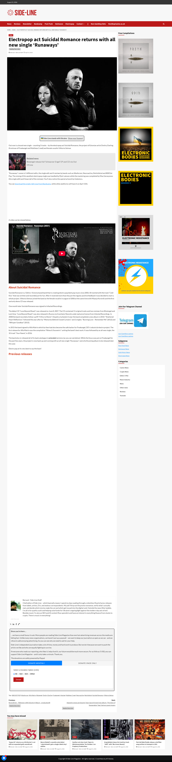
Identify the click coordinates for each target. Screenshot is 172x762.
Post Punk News (123, 345)
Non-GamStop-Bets (98, 24)
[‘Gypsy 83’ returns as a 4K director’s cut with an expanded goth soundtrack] (22, 729)
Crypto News (124, 372)
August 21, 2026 (29, 747)
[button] (163, 24)
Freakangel (56, 695)
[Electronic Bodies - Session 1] (135, 188)
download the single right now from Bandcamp (33, 184)
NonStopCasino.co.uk (116, 24)
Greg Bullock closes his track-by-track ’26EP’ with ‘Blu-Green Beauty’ (116, 743)
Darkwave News (123, 349)
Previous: (29, 701)
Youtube (123, 395)
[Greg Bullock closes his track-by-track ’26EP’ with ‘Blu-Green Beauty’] (118, 729)
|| (87, 24)
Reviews (17, 24)
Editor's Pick (124, 376)
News (9, 24)
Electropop (69, 24)
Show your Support (75, 138)
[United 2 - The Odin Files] (135, 100)
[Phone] (19, 624)
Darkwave (59, 24)
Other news (124, 388)
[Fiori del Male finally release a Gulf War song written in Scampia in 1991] (150, 729)
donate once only (87, 663)
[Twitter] (11, 624)
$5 (16, 674)
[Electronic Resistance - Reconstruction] (135, 232)
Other (32, 674)
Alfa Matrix (32, 695)
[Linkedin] (13, 624)
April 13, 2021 (29, 52)
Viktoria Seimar (109, 695)
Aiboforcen (24, 695)
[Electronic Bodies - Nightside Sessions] (135, 144)
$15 (26, 674)
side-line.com (15, 619)
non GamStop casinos (125, 334)
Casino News (124, 368)
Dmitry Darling (47, 695)
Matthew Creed (71, 695)
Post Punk (49, 24)
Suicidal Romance (97, 695)
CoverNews (100, 759)
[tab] (36, 663)
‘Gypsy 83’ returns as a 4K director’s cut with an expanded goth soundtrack (22, 743)
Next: (91, 702)
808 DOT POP (16, 695)
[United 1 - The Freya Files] (135, 56)
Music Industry (125, 380)
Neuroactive (80, 695)
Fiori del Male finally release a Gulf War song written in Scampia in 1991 (149, 743)
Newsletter (27, 24)
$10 (21, 674)
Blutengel (39, 695)
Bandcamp (38, 24)
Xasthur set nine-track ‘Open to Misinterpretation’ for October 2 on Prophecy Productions (84, 744)
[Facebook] (16, 624)
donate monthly (36, 663)
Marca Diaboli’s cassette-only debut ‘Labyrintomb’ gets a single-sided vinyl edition (53, 744)
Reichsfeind (88, 695)
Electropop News (123, 356)
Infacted (62, 695)
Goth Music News (124, 352)
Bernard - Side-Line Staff (16, 52)
